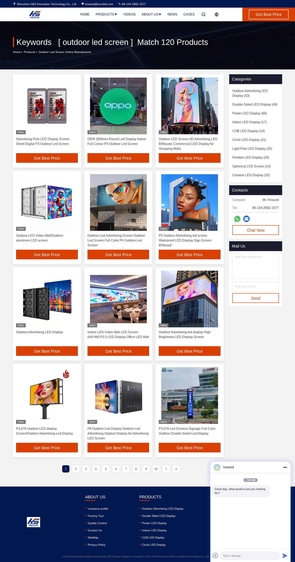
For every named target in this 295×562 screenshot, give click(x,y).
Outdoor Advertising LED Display (39, 332)
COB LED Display (153, 537)
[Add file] (215, 555)
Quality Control (97, 523)
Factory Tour (96, 515)
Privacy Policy (96, 544)
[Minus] (285, 467)
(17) (249, 122)
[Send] (285, 555)
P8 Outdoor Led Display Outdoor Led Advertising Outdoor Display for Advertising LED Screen (118, 433)
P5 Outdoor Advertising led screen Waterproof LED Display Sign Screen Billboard (185, 240)
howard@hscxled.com (99, 4)
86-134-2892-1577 (133, 4)
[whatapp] (237, 219)
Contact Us (95, 530)
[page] (166, 468)
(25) (252, 148)
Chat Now (255, 230)
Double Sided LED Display (158, 515)
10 (156, 468)
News (172, 14)
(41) (249, 140)
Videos (129, 14)
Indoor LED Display (154, 530)
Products (105, 14)
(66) (249, 113)
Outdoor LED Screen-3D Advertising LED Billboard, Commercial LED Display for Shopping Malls (188, 143)
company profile (98, 508)
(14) (248, 131)
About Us (150, 14)
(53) (250, 93)
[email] (246, 218)
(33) (251, 175)
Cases (189, 14)
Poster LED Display (154, 523)
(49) (254, 104)
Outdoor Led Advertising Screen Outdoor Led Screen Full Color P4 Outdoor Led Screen (116, 240)
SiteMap (93, 537)
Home (85, 14)
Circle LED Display (154, 544)
